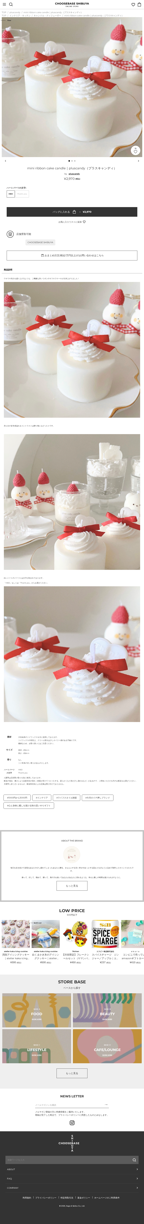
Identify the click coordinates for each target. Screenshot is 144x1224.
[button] (69, 161)
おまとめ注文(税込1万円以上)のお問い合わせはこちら (74, 255)
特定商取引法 (67, 1197)
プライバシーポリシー (45, 1197)
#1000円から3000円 (17, 797)
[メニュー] (4, 4)
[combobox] (53, 1160)
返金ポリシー (83, 1197)
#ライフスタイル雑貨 (66, 797)
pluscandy (15, 12)
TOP (4, 12)
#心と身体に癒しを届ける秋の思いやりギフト (29, 805)
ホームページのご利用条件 (107, 1197)
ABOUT (11, 1169)
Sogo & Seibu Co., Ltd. (75, 1206)
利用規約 (27, 1197)
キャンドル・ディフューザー (48, 15)
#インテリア (42, 797)
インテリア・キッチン (20, 15)
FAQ (9, 1178)
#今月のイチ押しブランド (97, 797)
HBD (11, 194)
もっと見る (72, 885)
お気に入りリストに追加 (70, 222)
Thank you (22, 194)
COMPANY (12, 1188)
